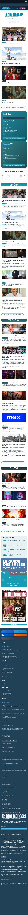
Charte (3, 801)
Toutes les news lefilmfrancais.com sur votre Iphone (11, 807)
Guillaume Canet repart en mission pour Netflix (10, 763)
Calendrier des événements (7, 748)
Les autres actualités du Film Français (14, 107)
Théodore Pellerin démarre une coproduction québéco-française (13, 657)
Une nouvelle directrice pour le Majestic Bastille (13, 546)
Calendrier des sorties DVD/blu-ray (8, 783)
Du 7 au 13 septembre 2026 (6, 693)
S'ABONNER (22, 8)
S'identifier (6, 8)
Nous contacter (4, 791)
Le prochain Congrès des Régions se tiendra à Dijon (11, 648)
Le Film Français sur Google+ (7, 805)
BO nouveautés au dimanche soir (8, 668)
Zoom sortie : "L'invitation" (6, 649)
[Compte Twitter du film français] (15, 22)
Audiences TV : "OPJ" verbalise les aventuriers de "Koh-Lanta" (12, 728)
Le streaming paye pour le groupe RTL (8, 767)
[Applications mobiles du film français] (18, 22)
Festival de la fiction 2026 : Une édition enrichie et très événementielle (11, 707)
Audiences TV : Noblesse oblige (7, 725)
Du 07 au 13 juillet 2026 (6, 736)
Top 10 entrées (4, 669)
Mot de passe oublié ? (14, 8)
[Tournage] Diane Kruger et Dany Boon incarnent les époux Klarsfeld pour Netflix (14, 761)
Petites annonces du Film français (8, 750)
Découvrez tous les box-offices (14, 138)
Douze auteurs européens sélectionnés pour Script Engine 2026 (13, 713)
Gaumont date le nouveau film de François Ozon (14, 541)
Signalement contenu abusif (7, 796)
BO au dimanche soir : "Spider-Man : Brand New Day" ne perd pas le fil (14, 550)
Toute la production (14, 585)
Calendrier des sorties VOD (6, 784)
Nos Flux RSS (4, 811)
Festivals (3, 683)
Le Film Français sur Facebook (7, 803)
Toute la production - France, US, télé (8, 747)
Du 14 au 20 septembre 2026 (7, 694)
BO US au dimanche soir (6, 676)
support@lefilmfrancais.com (17, 853)
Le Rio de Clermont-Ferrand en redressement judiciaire (12, 555)
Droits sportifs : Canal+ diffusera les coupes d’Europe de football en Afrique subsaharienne (14, 715)
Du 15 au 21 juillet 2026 (6, 735)
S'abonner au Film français (6, 743)
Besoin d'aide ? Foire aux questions (8, 751)
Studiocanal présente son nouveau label (9, 656)
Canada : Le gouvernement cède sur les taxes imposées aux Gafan (14, 770)
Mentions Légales (5, 792)
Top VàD (3, 777)
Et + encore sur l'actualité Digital (12, 531)
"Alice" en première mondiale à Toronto (9, 717)
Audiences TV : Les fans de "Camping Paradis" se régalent (12, 729)
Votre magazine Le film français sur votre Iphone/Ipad (11, 808)
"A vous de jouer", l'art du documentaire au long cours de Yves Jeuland (13, 705)
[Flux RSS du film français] (10, 22)
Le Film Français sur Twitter (6, 804)
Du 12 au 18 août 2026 (5, 733)
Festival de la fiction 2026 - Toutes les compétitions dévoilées (13, 709)
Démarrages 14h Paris (5, 665)
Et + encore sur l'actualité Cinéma (12, 314)
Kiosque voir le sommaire (6, 744)
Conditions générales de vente (7, 795)
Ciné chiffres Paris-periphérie (7, 672)
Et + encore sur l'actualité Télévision (13, 462)
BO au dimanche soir (5, 667)
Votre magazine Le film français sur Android (9, 809)
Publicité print (4, 800)
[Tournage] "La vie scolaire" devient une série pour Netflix (12, 759)
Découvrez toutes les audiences (14, 165)
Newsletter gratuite (5, 746)
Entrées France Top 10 (8, 117)
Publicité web (4, 799)
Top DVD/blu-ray (4, 776)
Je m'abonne (14, 624)
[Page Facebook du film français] (13, 22)
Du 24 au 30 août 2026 (6, 690)
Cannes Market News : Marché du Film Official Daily (11, 812)
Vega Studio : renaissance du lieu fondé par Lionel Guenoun (12, 650)
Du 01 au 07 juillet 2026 (6, 737)
